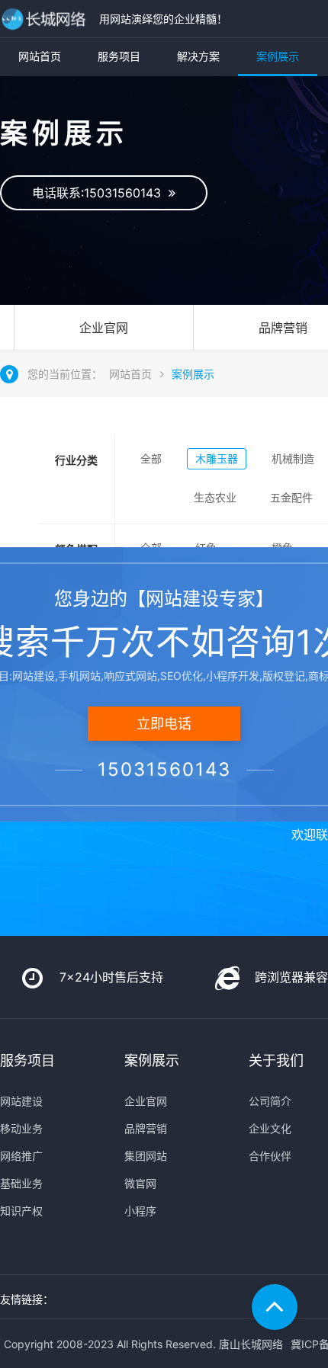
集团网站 (145, 1155)
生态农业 (215, 497)
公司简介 (270, 1100)
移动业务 (21, 1128)
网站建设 (21, 1100)
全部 (151, 458)
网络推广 (21, 1155)
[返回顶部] (274, 1307)
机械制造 (293, 458)
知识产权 (21, 1210)
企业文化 (270, 1128)
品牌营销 (145, 1128)
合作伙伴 (270, 1155)
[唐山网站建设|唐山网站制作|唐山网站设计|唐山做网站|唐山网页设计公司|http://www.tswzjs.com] (46, 18)
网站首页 (39, 56)
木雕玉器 (216, 458)
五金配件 (291, 497)
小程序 (140, 1210)
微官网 (140, 1183)
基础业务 (21, 1183)
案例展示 (277, 56)
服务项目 (119, 56)
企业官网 (103, 327)
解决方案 (198, 56)
